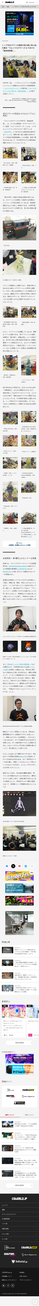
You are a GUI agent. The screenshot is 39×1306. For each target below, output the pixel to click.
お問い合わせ (23, 1276)
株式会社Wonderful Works (18, 566)
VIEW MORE (19, 1043)
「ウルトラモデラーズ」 (11, 88)
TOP (3, 6)
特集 (8, 6)
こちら (28, 536)
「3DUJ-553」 (8, 132)
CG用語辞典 (6, 1219)
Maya (21, 756)
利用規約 (22, 1272)
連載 (3, 1209)
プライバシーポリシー (26, 1280)
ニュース (5, 1205)
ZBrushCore (7, 571)
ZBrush (23, 569)
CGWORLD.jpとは (7, 1272)
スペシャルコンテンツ (9, 1214)
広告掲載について (7, 1276)
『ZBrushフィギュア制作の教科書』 (18, 664)
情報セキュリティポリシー (9, 1280)
